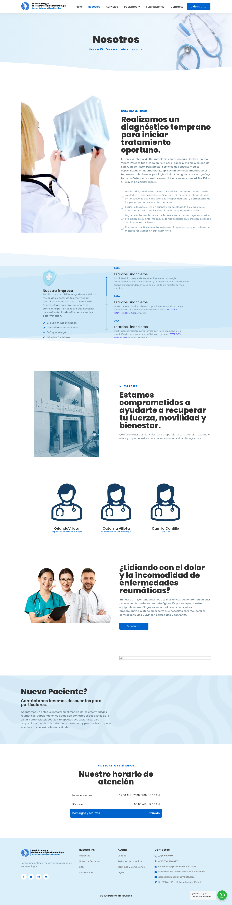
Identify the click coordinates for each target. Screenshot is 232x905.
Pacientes (84, 855)
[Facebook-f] (24, 877)
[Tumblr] (46, 877)
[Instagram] (38, 877)
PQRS (121, 872)
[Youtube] (31, 877)
